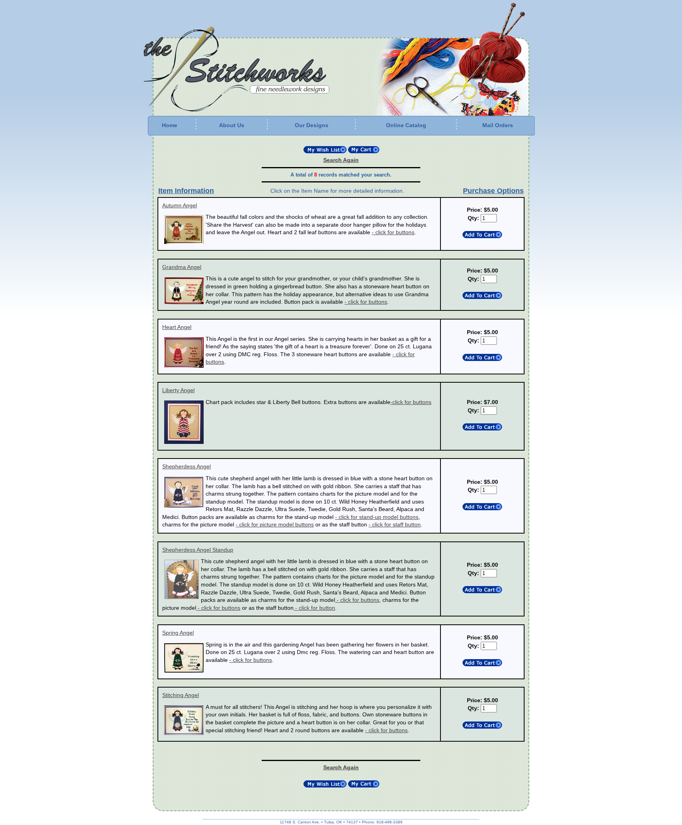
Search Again (341, 160)
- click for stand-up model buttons (376, 517)
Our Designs (311, 125)
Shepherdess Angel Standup (197, 550)
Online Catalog (406, 125)
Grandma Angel (181, 267)
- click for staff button (395, 524)
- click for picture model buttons (275, 524)
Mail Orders (497, 125)
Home (169, 125)
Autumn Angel (179, 205)
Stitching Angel (180, 695)
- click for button (314, 608)
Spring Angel (178, 633)
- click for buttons (393, 232)
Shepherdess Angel (186, 466)
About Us (231, 125)
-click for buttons (410, 402)
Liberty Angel (178, 390)
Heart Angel (176, 327)
